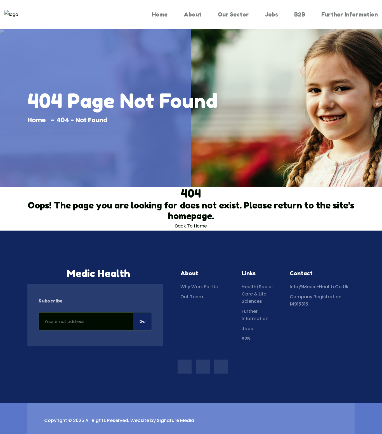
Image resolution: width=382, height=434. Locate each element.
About (193, 14)
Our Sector (233, 14)
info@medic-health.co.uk (319, 286)
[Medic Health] (11, 14)
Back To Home (191, 226)
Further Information (349, 14)
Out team (191, 297)
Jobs (271, 14)
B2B (299, 14)
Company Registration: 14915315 (316, 300)
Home (160, 14)
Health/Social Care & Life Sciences (257, 293)
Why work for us (199, 286)
